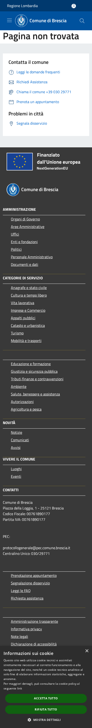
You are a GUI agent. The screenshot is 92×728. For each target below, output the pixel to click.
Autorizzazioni (22, 401)
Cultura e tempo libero (29, 295)
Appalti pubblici (23, 318)
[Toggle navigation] (9, 20)
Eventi (16, 476)
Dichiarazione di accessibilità (34, 644)
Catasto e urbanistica (28, 325)
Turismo (17, 333)
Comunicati (20, 440)
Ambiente (18, 386)
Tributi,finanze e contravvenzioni (37, 379)
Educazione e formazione (31, 364)
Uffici (15, 234)
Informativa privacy (26, 629)
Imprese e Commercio (28, 310)
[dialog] (46, 687)
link (19, 688)
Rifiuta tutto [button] (46, 709)
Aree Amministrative (27, 226)
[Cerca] (82, 21)
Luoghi (16, 469)
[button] (46, 720)
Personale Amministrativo (32, 257)
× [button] (86, 651)
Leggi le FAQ (21, 590)
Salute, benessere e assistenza (35, 394)
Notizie (16, 432)
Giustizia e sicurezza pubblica (34, 371)
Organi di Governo (25, 219)
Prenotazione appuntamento (34, 575)
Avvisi (16, 447)
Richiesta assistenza (27, 598)
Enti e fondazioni (24, 242)
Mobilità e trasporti (26, 340)
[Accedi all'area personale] (73, 6)
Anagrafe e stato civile (29, 287)
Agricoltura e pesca (26, 409)
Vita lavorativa (22, 303)
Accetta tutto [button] (46, 698)
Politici (16, 249)
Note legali (19, 636)
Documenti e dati (24, 264)
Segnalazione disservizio (30, 583)
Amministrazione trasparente (34, 621)
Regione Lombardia (22, 6)
